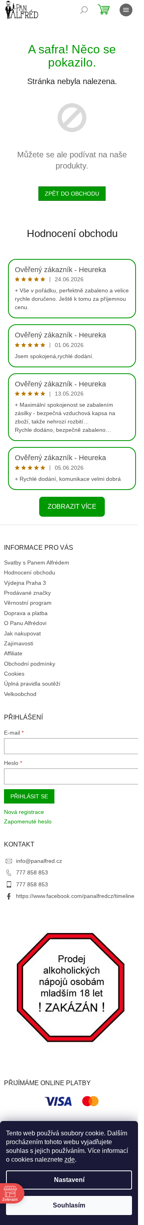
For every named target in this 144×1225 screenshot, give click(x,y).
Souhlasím (69, 1205)
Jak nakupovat (22, 633)
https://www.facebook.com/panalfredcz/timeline (75, 896)
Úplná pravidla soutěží (32, 683)
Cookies (14, 673)
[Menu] (126, 10)
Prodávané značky (27, 593)
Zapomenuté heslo (28, 821)
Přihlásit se (29, 796)
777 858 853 (32, 872)
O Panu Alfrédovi (25, 623)
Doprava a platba (26, 613)
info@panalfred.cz (39, 861)
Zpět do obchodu (72, 193)
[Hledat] (84, 10)
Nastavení (69, 1179)
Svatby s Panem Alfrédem (36, 562)
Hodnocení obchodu (72, 233)
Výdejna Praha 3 (25, 583)
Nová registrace (24, 812)
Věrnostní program (28, 603)
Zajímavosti (18, 643)
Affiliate (13, 653)
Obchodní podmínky (29, 664)
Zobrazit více (72, 506)
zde (69, 1159)
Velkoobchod (20, 694)
